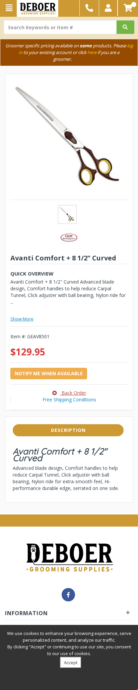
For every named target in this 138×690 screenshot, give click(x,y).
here (91, 52)
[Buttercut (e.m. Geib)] (69, 237)
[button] (108, 8)
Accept (70, 662)
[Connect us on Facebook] (68, 594)
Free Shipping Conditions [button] (69, 399)
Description (68, 430)
